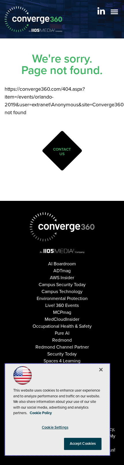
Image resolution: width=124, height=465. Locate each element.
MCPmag (62, 312)
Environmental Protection (62, 298)
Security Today (62, 354)
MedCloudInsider (62, 319)
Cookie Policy (41, 413)
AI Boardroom (62, 264)
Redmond (62, 340)
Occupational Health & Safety (62, 326)
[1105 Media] (62, 251)
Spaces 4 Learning (62, 361)
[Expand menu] (114, 13)
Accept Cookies (83, 443)
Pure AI (62, 333)
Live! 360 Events (62, 305)
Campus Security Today (62, 285)
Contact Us (62, 151)
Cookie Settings (55, 427)
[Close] (101, 369)
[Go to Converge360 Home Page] (33, 19)
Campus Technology (62, 291)
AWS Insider (62, 278)
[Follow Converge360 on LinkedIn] (101, 11)
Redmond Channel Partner (62, 347)
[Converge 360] (62, 226)
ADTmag (62, 271)
